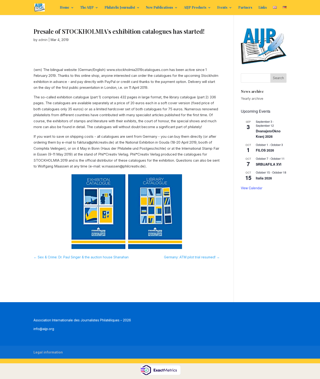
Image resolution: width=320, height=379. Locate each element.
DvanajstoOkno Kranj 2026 (268, 134)
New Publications (159, 8)
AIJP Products (195, 8)
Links (262, 8)
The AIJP (87, 8)
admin (43, 40)
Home (64, 8)
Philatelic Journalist (119, 8)
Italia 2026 (264, 178)
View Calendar (251, 188)
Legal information (48, 352)
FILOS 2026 (265, 150)
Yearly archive (252, 98)
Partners (245, 8)
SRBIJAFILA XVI (268, 164)
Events (222, 8)
